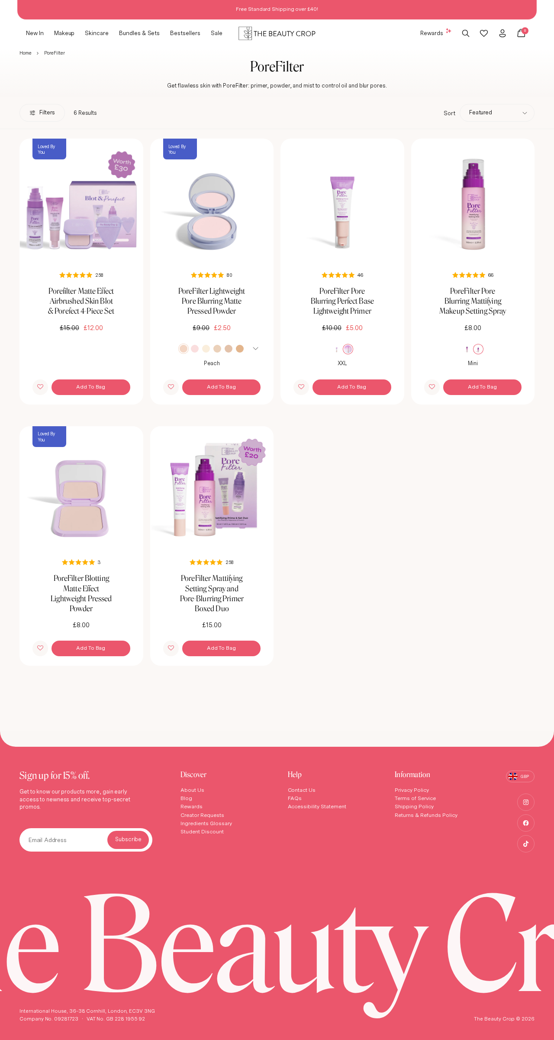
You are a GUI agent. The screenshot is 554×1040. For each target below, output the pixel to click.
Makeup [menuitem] (64, 32)
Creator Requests (202, 815)
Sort (449, 113)
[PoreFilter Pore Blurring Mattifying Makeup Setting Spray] (473, 200)
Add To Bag (90, 386)
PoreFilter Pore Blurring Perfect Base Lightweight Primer (342, 300)
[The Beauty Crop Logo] (277, 33)
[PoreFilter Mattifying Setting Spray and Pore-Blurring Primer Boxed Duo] (212, 488)
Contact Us (302, 790)
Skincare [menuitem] (97, 32)
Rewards (431, 32)
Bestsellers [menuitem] (185, 32)
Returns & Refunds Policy (426, 815)
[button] (40, 387)
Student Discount (202, 831)
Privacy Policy (412, 790)
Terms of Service (415, 798)
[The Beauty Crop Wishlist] (484, 33)
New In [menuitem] (35, 32)
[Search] (466, 33)
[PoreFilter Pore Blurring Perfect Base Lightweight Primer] (342, 200)
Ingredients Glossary (206, 823)
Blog (186, 798)
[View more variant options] (256, 348)
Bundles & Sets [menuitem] (139, 32)
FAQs (295, 798)
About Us (192, 790)
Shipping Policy (414, 806)
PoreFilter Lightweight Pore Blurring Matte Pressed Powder (211, 300)
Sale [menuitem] (216, 32)
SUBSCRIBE (128, 840)
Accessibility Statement (317, 806)
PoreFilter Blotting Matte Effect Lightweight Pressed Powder (81, 592)
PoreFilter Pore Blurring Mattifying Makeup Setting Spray (472, 300)
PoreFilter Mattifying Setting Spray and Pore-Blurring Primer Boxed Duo (212, 592)
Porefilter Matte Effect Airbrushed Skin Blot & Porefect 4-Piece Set (81, 300)
